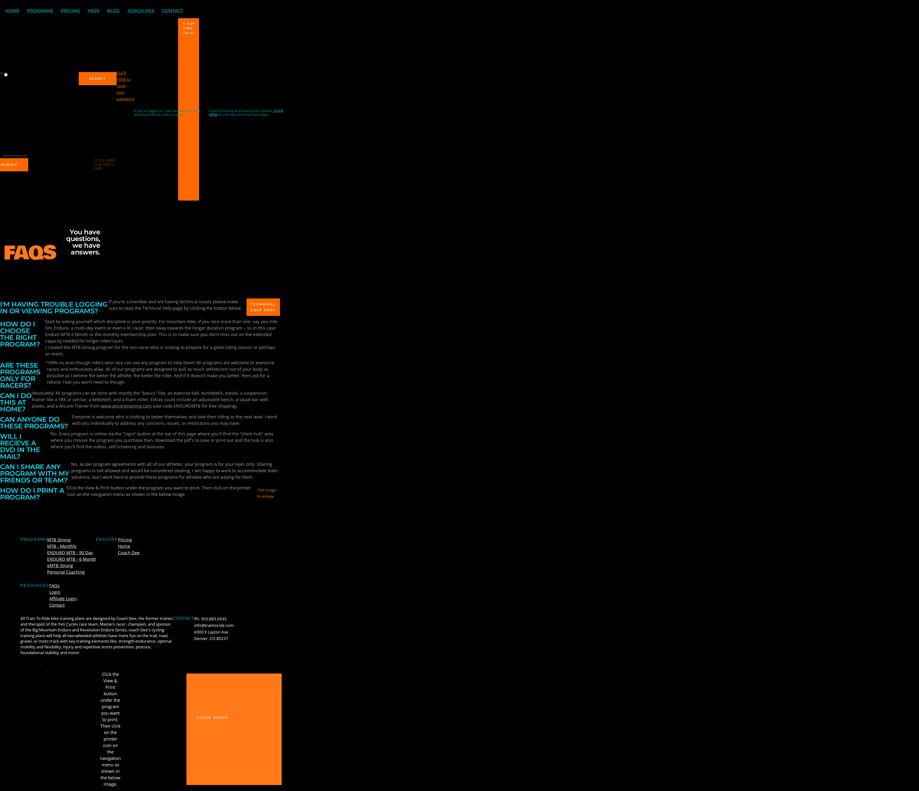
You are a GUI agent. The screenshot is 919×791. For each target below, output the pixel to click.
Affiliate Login (63, 598)
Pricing (125, 540)
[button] (234, 729)
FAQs (54, 586)
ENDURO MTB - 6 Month (71, 559)
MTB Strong (59, 540)
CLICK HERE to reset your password (125, 86)
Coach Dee (129, 552)
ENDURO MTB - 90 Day (70, 552)
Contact (57, 605)
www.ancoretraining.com (126, 406)
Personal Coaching (66, 572)
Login (54, 592)
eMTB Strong (60, 565)
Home (124, 546)
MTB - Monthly (62, 546)
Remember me (15, 155)
